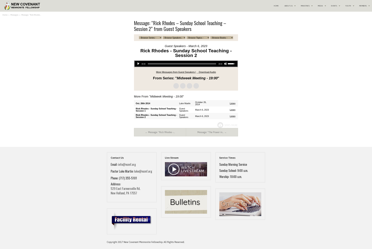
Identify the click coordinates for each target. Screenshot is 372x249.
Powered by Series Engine (227, 125)
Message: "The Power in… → (212, 132)
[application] (186, 64)
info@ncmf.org (127, 164)
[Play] (138, 63)
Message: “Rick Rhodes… (31, 15)
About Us (289, 6)
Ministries (305, 6)
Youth (348, 6)
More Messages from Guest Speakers (175, 72)
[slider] (182, 64)
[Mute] (225, 63)
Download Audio (207, 72)
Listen (232, 103)
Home (276, 6)
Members (363, 6)
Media (320, 6)
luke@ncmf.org (143, 171)
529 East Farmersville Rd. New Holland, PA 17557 (125, 190)
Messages (14, 15)
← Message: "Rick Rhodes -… (160, 132)
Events (334, 6)
